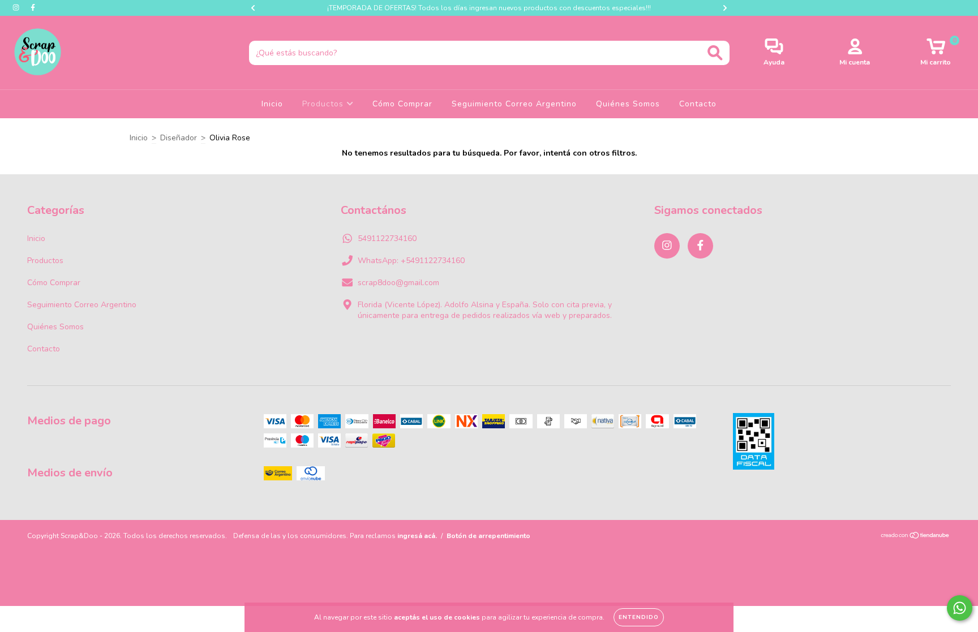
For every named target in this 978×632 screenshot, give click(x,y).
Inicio (272, 103)
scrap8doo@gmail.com (398, 282)
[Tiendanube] (915, 536)
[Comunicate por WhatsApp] (959, 608)
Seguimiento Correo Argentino (514, 103)
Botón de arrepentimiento (488, 535)
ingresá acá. (417, 535)
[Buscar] (715, 53)
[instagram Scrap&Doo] (16, 7)
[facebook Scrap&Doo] (32, 7)
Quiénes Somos (628, 103)
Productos (324, 103)
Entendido (639, 617)
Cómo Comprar (402, 103)
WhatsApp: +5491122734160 (411, 260)
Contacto (698, 103)
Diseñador (178, 137)
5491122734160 (387, 238)
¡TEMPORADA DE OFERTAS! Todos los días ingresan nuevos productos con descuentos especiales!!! (489, 7)
